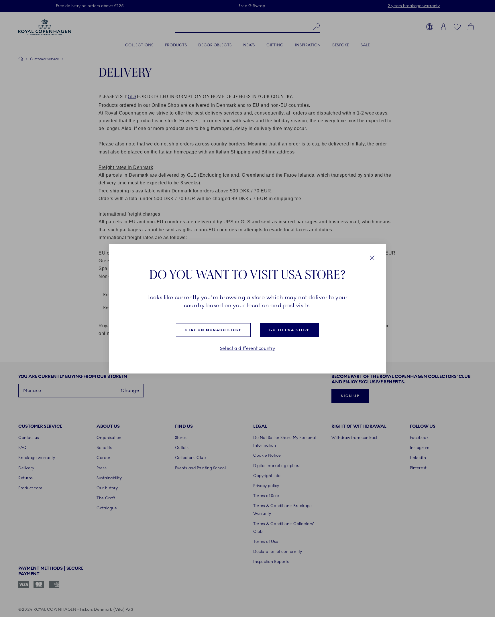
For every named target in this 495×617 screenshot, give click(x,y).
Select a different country (247, 348)
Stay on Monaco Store (213, 330)
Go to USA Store (289, 330)
